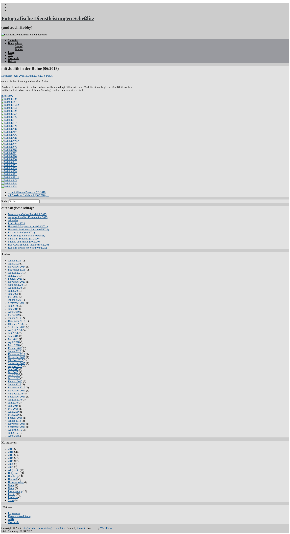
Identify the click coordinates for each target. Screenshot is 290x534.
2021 (10, 467)
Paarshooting (15, 491)
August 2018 (15, 330)
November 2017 (16, 357)
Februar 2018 (15, 348)
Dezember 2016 (16, 387)
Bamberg (13, 476)
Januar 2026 (14, 260)
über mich (13, 58)
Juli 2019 (13, 305)
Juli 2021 (13, 275)
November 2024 (16, 266)
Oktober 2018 (15, 324)
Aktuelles (13, 220)
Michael (5, 75)
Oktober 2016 (15, 393)
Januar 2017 (14, 384)
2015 (10, 449)
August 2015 (15, 429)
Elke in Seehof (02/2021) (21, 232)
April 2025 (14, 263)
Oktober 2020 (15, 284)
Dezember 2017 (16, 354)
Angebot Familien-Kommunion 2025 (27, 217)
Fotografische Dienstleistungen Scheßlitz (47, 18)
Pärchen (19, 49)
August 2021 (15, 272)
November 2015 (16, 423)
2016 (10, 452)
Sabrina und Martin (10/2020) (24, 241)
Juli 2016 (13, 402)
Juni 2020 (13, 293)
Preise (11, 52)
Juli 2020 (13, 290)
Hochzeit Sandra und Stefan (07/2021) (28, 229)
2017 (10, 455)
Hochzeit (13, 479)
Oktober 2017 (15, 360)
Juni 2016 (13, 405)
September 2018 (16, 327)
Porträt (49, 75)
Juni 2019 (13, 308)
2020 (10, 464)
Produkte (13, 497)
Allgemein (13, 470)
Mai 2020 (13, 296)
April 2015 (14, 435)
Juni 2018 (13, 336)
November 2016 (16, 390)
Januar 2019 (14, 318)
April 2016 (14, 411)
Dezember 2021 (16, 269)
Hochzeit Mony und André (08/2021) (28, 226)
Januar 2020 (14, 299)
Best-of (18, 46)
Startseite (13, 40)
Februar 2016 (15, 417)
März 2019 (14, 315)
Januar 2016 (14, 420)
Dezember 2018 (16, 321)
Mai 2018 (13, 339)
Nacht (11, 485)
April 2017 (14, 375)
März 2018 (14, 345)
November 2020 (16, 281)
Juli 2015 (13, 432)
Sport (11, 500)
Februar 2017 (15, 381)
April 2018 (14, 342)
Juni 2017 (13, 369)
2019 (10, 461)
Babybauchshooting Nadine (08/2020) (28, 244)
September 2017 (16, 363)
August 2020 (15, 287)
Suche (4, 201)
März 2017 (14, 378)
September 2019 (16, 302)
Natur (11, 488)
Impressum (14, 513)
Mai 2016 (13, 408)
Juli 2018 (13, 333)
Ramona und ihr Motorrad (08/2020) (27, 247)
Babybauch (14, 473)
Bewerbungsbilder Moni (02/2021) (26, 235)
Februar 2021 (15, 278)
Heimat (12, 61)
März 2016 (14, 414)
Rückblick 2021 (16, 223)
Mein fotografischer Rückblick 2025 (27, 214)
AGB (11, 519)
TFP (10, 55)
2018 (42, 75)
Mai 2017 (13, 372)
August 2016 (15, 399)
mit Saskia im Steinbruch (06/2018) (28, 195)
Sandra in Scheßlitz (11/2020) (23, 238)
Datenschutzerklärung (19, 516)
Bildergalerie (15, 43)
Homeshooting (16, 482)
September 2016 (16, 396)
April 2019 (14, 311)
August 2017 (15, 366)
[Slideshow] (7, 95)
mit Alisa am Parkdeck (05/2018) (27, 192)
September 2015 (16, 426)
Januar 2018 (14, 351)
